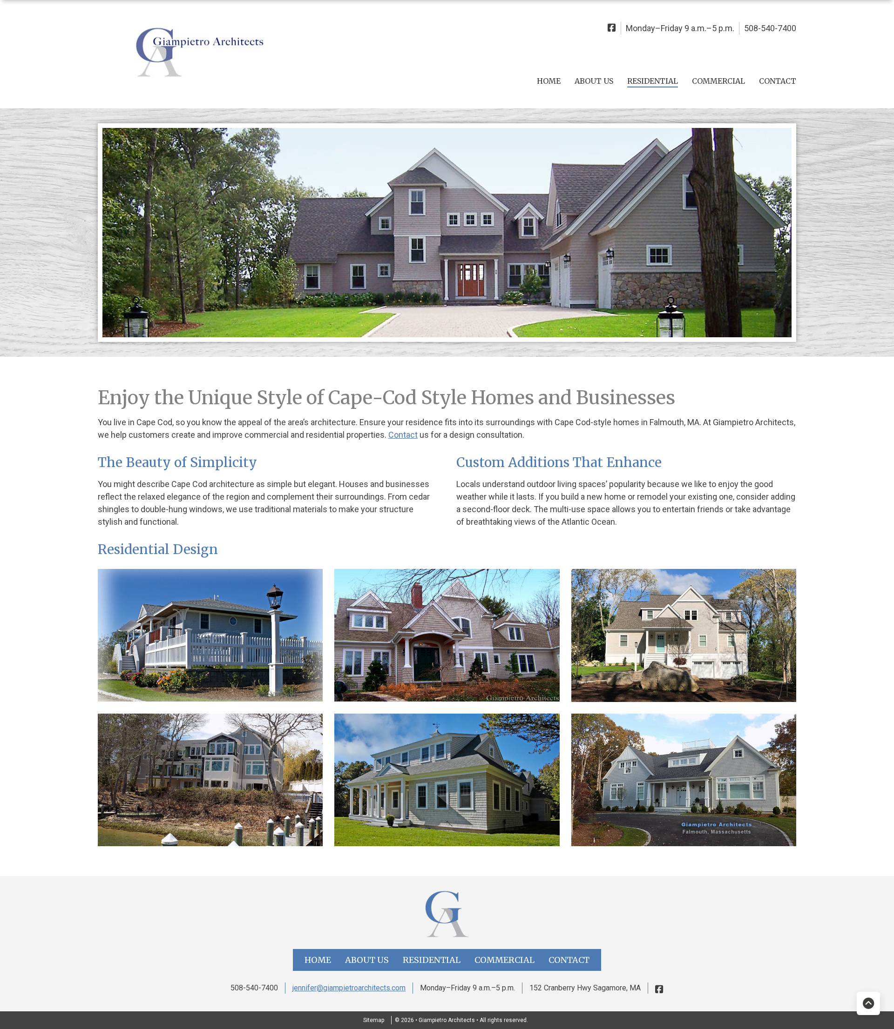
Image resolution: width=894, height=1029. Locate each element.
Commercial (718, 81)
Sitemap (373, 1020)
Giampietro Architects (447, 1020)
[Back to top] (868, 1003)
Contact (777, 81)
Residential (652, 81)
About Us (594, 81)
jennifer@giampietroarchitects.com (349, 987)
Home (549, 81)
